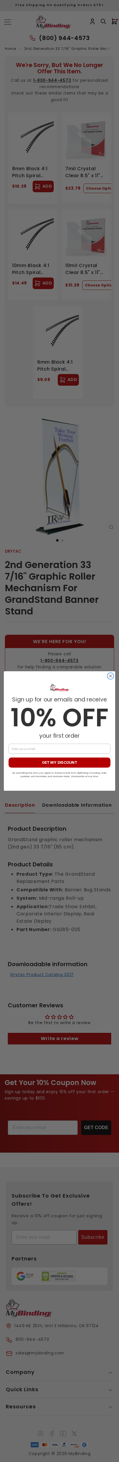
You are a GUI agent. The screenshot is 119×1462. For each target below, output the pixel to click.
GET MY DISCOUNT (59, 762)
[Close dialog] (110, 676)
